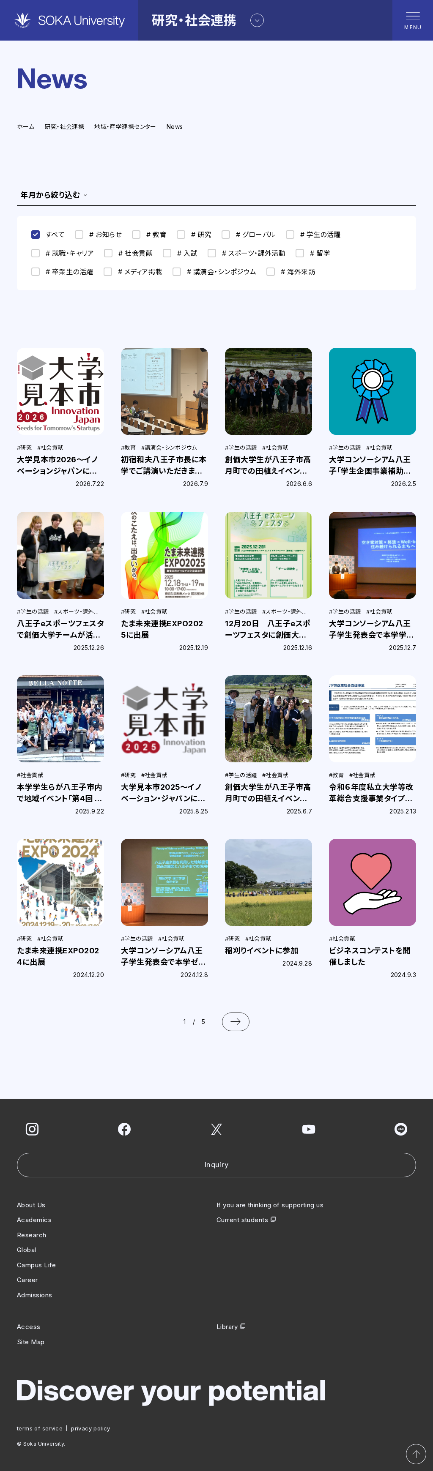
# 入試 (187, 253)
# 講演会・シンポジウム (222, 271)
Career (27, 1280)
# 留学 (320, 253)
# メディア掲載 (140, 271)
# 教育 (156, 234)
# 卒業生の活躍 (69, 271)
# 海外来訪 (298, 271)
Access (29, 1327)
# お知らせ (105, 234)
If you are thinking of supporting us (269, 1205)
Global (26, 1250)
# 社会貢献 (135, 253)
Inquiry (217, 1164)
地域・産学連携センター (125, 126)
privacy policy (90, 1428)
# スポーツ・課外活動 (253, 253)
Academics (34, 1220)
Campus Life (36, 1265)
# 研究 (201, 234)
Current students (242, 1220)
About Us (31, 1205)
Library (227, 1327)
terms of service (40, 1428)
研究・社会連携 (64, 126)
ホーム (25, 126)
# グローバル (255, 234)
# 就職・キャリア (70, 253)
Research (32, 1235)
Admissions (34, 1295)
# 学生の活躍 (320, 234)
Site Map (31, 1342)
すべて (55, 234)
